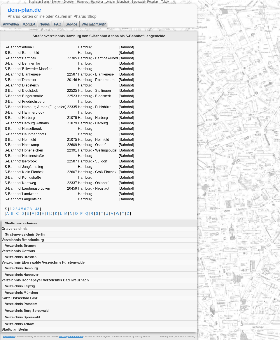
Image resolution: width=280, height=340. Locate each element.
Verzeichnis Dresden (21, 257)
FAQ (57, 24)
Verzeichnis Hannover (21, 275)
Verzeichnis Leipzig (20, 286)
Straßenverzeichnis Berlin (25, 234)
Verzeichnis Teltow (19, 324)
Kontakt (29, 24)
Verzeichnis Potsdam (21, 304)
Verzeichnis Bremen (20, 245)
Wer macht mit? (94, 24)
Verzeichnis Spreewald (22, 317)
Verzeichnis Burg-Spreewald (27, 310)
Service (71, 24)
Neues (44, 24)
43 (37, 209)
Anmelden (11, 24)
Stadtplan (35, 1)
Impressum (9, 336)
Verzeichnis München (21, 292)
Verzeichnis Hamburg (21, 268)
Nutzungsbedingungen (71, 336)
